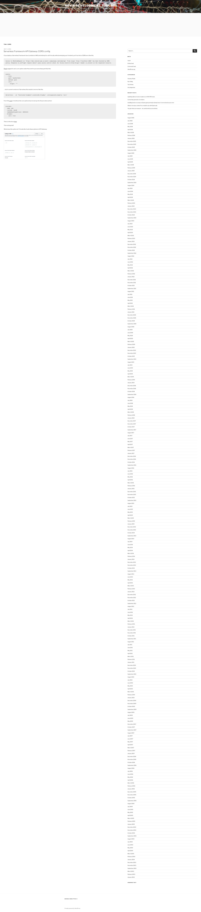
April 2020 (130, 338)
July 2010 (130, 680)
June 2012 (130, 612)
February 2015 (131, 521)
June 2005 (130, 809)
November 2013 (132, 565)
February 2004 (131, 856)
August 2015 (131, 503)
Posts (5, 68)
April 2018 (130, 409)
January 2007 (131, 753)
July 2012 (130, 609)
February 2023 (131, 238)
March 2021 (131, 306)
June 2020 (130, 332)
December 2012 (132, 594)
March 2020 (131, 341)
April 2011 (130, 653)
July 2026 (130, 120)
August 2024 (131, 185)
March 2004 (131, 853)
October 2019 (131, 356)
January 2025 (131, 170)
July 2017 (130, 435)
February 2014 (131, 556)
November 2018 (132, 388)
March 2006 (131, 783)
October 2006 (131, 762)
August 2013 (131, 574)
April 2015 (130, 515)
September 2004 (132, 836)
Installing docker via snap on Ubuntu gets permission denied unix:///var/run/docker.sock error (151, 102)
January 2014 (131, 559)
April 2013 (130, 582)
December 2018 (132, 385)
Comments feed (132, 66)
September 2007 (132, 730)
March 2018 (131, 412)
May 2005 (130, 812)
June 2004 (130, 844)
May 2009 (130, 721)
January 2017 (131, 453)
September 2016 (132, 465)
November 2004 (132, 830)
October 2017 (131, 426)
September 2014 (132, 535)
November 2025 (132, 144)
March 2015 (131, 518)
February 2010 (131, 694)
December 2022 (132, 244)
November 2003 (132, 865)
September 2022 (132, 253)
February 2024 (131, 203)
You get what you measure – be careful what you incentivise (142, 108)
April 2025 (130, 162)
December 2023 (132, 209)
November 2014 (132, 530)
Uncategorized (131, 87)
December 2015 (132, 491)
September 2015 (132, 500)
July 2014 (130, 541)
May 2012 (130, 615)
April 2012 (130, 618)
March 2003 (131, 871)
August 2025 (131, 153)
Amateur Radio (131, 78)
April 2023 (130, 232)
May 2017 (130, 441)
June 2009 (130, 718)
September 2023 (132, 217)
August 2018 (131, 397)
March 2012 (131, 621)
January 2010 (131, 697)
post (11, 101)
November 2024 (132, 176)
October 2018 (131, 391)
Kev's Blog (130, 81)
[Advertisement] (100, 25)
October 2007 (131, 727)
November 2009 (132, 703)
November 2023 (132, 212)
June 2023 (130, 226)
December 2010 (132, 665)
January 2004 (131, 859)
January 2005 (131, 824)
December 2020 (132, 315)
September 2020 (132, 323)
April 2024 (130, 197)
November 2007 (132, 724)
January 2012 (131, 627)
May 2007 (130, 741)
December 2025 (132, 141)
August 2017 (131, 432)
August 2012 (131, 606)
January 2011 (131, 662)
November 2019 (132, 353)
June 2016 (130, 474)
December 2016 (132, 456)
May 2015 (130, 512)
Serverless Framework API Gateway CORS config (27, 51)
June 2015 (130, 509)
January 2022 (131, 276)
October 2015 (131, 497)
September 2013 (132, 571)
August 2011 (131, 641)
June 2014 (130, 544)
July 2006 (130, 771)
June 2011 (130, 647)
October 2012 (131, 600)
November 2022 (132, 247)
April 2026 (130, 129)
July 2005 (130, 806)
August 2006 (131, 768)
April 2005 (130, 815)
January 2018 (131, 418)
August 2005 (131, 803)
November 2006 (132, 759)
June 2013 (130, 577)
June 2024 (130, 191)
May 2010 (130, 686)
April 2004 (130, 850)
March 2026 (131, 132)
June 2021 (130, 297)
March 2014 (131, 553)
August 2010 (131, 677)
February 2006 (131, 786)
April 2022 (130, 268)
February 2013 (131, 588)
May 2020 (130, 335)
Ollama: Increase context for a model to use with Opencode (142, 105)
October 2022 (131, 250)
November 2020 (132, 318)
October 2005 (131, 797)
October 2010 (131, 671)
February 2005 (131, 821)
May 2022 (130, 265)
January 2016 (131, 488)
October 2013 (131, 568)
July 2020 (130, 329)
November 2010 (132, 668)
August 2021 (131, 291)
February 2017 (131, 450)
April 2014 (130, 550)
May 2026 (130, 126)
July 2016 (130, 471)
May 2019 (130, 371)
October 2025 (131, 147)
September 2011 (132, 638)
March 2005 (131, 818)
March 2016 (131, 482)
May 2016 (130, 477)
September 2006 (132, 765)
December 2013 (132, 562)
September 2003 (132, 868)
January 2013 (131, 591)
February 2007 (131, 750)
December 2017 (132, 421)
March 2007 (131, 747)
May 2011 (130, 650)
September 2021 (132, 288)
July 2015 (130, 506)
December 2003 (132, 862)
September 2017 (132, 429)
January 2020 (131, 347)
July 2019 (130, 365)
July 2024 (130, 188)
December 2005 (132, 791)
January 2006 (131, 789)
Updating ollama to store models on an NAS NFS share (141, 96)
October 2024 (131, 179)
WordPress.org (131, 69)
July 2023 (130, 223)
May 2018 (130, 406)
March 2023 (131, 235)
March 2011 (131, 656)
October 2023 (131, 215)
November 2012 (132, 597)
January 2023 (131, 241)
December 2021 (132, 279)
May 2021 (130, 300)
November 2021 (132, 282)
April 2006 (130, 780)
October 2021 (131, 285)
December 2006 (132, 756)
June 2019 (130, 368)
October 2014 (131, 532)
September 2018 (132, 394)
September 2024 (132, 182)
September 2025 (132, 150)
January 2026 (131, 138)
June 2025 (130, 159)
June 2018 (130, 403)
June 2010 (130, 683)
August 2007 (131, 733)
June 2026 (130, 123)
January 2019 (131, 382)
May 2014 (130, 547)
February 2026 (131, 135)
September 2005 (132, 800)
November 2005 (132, 794)
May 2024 (130, 194)
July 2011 (130, 644)
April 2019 (130, 373)
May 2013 (130, 579)
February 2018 (131, 415)
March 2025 (131, 164)
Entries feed (131, 63)
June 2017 (130, 438)
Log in (129, 60)
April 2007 (130, 744)
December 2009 (132, 700)
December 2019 (132, 350)
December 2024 (132, 173)
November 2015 (132, 494)
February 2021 (131, 309)
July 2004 (130, 841)
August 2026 (131, 117)
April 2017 (130, 444)
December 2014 (132, 527)
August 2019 (131, 362)
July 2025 (130, 156)
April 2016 (130, 479)
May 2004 (130, 847)
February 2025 (131, 167)
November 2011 (132, 632)
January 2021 (131, 312)
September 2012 (132, 603)
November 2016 (132, 459)
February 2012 (131, 624)
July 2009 (130, 715)
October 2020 (131, 321)
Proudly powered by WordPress (72, 908)
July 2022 (130, 259)
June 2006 (130, 774)
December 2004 (132, 827)
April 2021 (130, 303)
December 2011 (132, 630)
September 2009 (132, 709)
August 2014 (131, 538)
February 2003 (131, 874)
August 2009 (131, 712)
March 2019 (131, 376)
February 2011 (131, 659)
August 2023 (131, 220)
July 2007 (130, 736)
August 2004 (131, 839)
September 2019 (132, 359)
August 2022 (131, 256)
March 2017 (131, 447)
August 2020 (131, 326)
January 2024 (131, 206)
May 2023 (130, 229)
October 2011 (131, 635)
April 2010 (130, 688)
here (15, 121)
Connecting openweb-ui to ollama (136, 99)
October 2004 (131, 833)
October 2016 (131, 462)
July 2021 (130, 294)
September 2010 (132, 674)
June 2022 (130, 262)
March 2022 (131, 270)
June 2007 (130, 739)
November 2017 (132, 424)
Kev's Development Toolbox (91, 5)
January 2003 (131, 877)
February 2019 (131, 379)
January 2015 (131, 524)
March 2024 (131, 200)
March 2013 (131, 585)
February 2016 (131, 485)
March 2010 (131, 691)
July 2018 (130, 400)
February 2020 (131, 344)
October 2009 (131, 706)
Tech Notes (130, 84)
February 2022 (131, 273)
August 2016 (131, 468)
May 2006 (130, 777)
